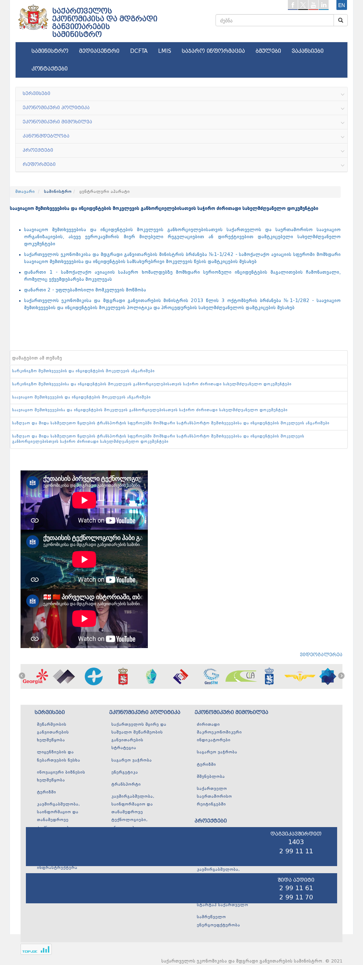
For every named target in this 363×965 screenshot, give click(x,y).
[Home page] (32, 14)
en (341, 5)
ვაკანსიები (308, 51)
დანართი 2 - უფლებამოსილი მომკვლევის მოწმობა (85, 290)
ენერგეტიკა (124, 772)
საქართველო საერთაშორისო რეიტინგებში (214, 797)
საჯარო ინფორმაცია (213, 51)
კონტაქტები (50, 69)
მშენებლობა (211, 777)
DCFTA (138, 51)
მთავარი (25, 192)
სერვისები (50, 712)
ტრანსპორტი (126, 784)
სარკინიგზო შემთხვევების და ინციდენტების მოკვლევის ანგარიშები (83, 371)
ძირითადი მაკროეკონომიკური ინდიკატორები (219, 732)
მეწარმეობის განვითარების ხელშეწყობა (53, 732)
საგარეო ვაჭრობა (131, 760)
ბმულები (268, 51)
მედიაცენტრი (99, 51)
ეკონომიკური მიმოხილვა (231, 712)
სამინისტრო (50, 51)
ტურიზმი (46, 792)
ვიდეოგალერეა (321, 655)
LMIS (164, 51)
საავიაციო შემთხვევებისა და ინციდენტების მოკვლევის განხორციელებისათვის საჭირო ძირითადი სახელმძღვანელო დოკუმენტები (149, 410)
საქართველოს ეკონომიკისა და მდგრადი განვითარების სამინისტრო (104, 23)
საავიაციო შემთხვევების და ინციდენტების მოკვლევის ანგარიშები (81, 398)
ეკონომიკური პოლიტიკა (144, 712)
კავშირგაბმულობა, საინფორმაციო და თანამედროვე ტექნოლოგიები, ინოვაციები (132, 812)
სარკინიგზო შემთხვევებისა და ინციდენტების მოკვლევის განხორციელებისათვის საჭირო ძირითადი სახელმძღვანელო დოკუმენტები (151, 384)
